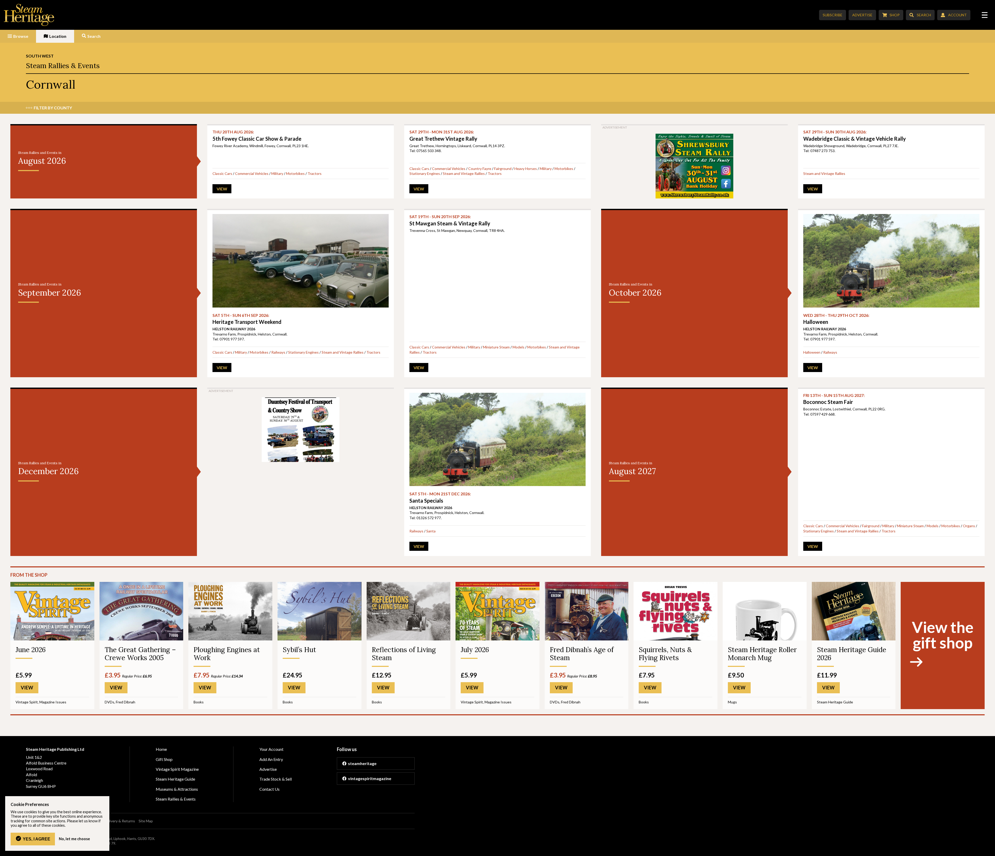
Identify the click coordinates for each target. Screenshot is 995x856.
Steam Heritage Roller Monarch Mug (762, 653)
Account (957, 15)
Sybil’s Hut (299, 649)
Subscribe (832, 15)
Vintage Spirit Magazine (177, 769)
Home (161, 749)
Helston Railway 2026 (233, 329)
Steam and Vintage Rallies (464, 173)
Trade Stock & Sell (275, 778)
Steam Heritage (29, 15)
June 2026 (31, 649)
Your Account (271, 749)
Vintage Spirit (27, 702)
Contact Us (269, 789)
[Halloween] (891, 260)
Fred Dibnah (125, 702)
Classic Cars (222, 173)
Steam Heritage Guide (835, 702)
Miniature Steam (496, 347)
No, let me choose (74, 839)
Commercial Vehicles (251, 173)
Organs (969, 526)
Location (57, 36)
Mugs (732, 702)
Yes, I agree (36, 839)
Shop (895, 15)
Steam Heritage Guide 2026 (851, 653)
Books (199, 702)
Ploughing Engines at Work (227, 653)
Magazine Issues (52, 702)
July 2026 (475, 649)
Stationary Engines (424, 173)
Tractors (315, 173)
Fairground (502, 168)
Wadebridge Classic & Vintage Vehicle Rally (854, 135)
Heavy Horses (525, 168)
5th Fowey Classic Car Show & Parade (256, 135)
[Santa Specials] (497, 439)
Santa (431, 531)
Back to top (989, 850)
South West (40, 55)
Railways (278, 352)
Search (924, 15)
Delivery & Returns (119, 821)
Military (277, 173)
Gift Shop (164, 759)
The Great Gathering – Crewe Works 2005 (140, 653)
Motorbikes (295, 173)
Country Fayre (479, 168)
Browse (20, 36)
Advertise (862, 15)
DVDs (109, 702)
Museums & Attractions (177, 789)
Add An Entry (271, 759)
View (222, 188)
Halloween (811, 352)
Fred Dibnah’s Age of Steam (582, 653)
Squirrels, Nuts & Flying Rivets (665, 653)
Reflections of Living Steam (404, 653)
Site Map (146, 821)
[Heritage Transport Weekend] (300, 260)
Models (518, 347)
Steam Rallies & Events (63, 65)
